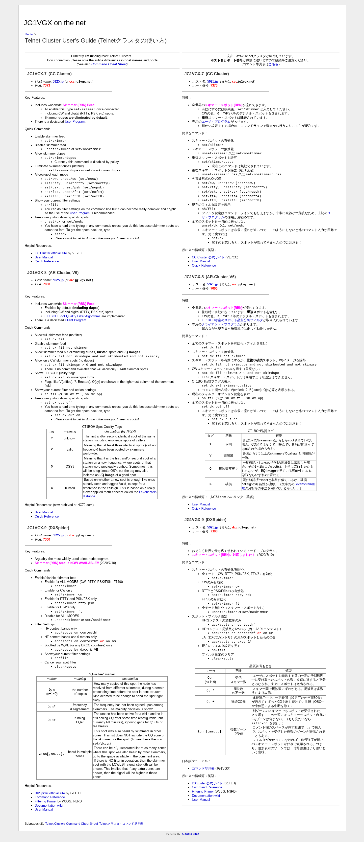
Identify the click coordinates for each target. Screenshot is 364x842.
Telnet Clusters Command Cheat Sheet (71, 823)
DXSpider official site (50, 793)
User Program (75, 121)
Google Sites (190, 833)
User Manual (44, 257)
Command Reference (50, 797)
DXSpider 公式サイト (207, 783)
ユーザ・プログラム (216, 121)
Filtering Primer (45, 801)
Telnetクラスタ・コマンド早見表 (121, 823)
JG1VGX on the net (55, 23)
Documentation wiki (49, 805)
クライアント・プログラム (221, 324)
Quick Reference (47, 261)
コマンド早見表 (203, 768)
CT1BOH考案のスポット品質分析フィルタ (232, 320)
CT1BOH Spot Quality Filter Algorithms (73, 316)
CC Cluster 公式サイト (208, 257)
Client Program (75, 320)
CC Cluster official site (51, 253)
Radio (29, 34)
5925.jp (58, 81)
